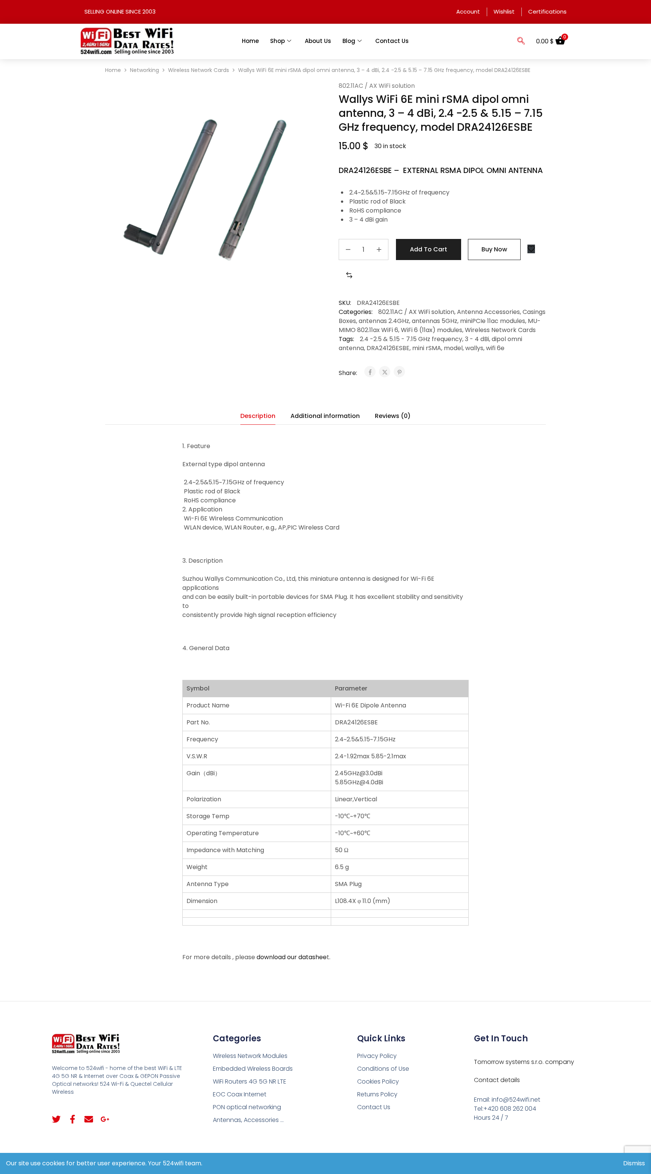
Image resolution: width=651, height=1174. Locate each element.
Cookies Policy (378, 1081)
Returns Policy (377, 1094)
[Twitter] (56, 1119)
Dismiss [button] (634, 1163)
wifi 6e (495, 348)
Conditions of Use (383, 1068)
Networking (144, 70)
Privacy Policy (377, 1056)
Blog (348, 41)
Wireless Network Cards (198, 70)
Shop (277, 41)
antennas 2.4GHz (384, 321)
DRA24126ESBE (388, 348)
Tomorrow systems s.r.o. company (524, 1062)
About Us (318, 41)
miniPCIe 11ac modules (492, 321)
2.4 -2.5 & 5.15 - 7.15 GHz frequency (411, 339)
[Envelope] (88, 1119)
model (453, 348)
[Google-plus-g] (105, 1119)
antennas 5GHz (434, 321)
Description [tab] (257, 416)
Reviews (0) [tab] (393, 416)
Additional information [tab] (325, 416)
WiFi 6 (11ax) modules (431, 330)
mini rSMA (426, 348)
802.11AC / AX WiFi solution (377, 85)
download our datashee (292, 957)
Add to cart (428, 249)
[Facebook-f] (72, 1119)
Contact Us (392, 41)
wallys (474, 348)
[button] (521, 41)
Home (250, 41)
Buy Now (494, 249)
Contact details (497, 1080)
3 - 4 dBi (477, 339)
